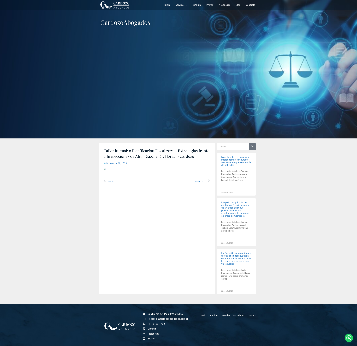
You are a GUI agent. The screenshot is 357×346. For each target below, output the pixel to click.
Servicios (179, 4)
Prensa (209, 4)
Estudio (197, 4)
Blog (238, 4)
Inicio (167, 4)
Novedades (224, 4)
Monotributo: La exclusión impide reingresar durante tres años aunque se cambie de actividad (236, 161)
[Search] (252, 146)
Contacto (250, 4)
